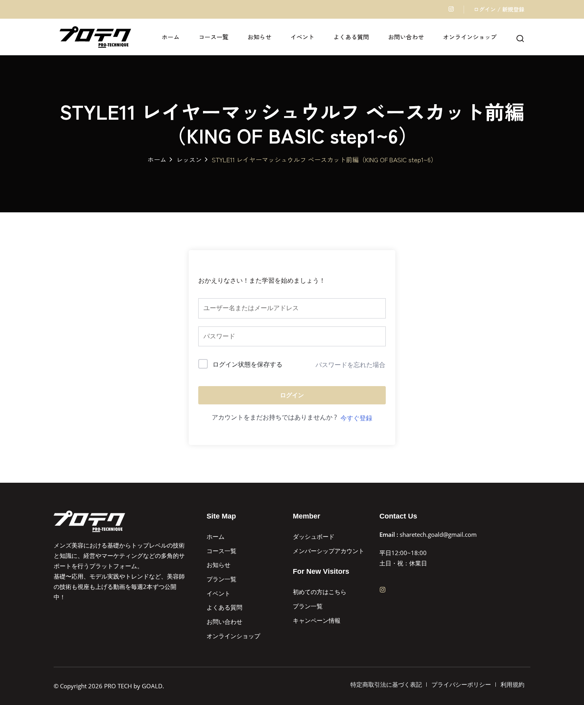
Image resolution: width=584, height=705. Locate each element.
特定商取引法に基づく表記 (386, 684)
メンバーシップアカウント (328, 551)
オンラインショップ (470, 37)
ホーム (171, 37)
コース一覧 (213, 37)
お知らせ (259, 37)
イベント (302, 37)
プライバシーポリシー (461, 684)
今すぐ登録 (356, 418)
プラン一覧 (221, 579)
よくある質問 (351, 37)
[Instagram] (382, 590)
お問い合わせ (406, 37)
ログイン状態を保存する (247, 364)
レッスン (189, 159)
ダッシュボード (314, 536)
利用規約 (512, 684)
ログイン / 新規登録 (499, 9)
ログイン (292, 395)
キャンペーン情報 (316, 620)
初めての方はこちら (319, 592)
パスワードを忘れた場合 (350, 364)
